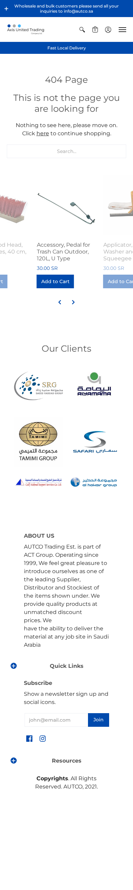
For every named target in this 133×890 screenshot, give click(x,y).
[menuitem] (82, 29)
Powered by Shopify (66, 833)
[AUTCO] (25, 29)
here (42, 133)
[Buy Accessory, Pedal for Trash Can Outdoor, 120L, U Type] (67, 205)
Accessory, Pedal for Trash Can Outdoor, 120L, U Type (63, 252)
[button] (6, 8)
